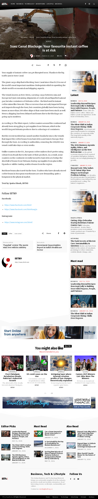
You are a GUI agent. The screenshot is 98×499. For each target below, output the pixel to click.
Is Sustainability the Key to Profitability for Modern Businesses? (54, 443)
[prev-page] (45, 393)
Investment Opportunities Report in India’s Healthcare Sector (49, 247)
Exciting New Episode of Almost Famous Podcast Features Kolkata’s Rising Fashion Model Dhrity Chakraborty (54, 455)
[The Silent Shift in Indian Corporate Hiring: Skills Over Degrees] (83, 301)
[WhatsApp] (65, 65)
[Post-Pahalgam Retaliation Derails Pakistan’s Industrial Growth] (12, 363)
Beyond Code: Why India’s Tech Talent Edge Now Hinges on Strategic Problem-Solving (86, 434)
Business (74, 101)
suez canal (18, 233)
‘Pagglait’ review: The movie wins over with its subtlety (15, 246)
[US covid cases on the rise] (37, 363)
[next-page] (51, 393)
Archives (24, 37)
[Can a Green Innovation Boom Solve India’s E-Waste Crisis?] (38, 434)
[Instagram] (89, 4)
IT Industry (74, 165)
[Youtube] (78, 479)
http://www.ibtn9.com (22, 262)
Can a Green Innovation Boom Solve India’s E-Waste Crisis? (53, 433)
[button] (93, 3)
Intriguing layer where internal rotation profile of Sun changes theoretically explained (61, 377)
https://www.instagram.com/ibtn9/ (18, 222)
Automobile (75, 238)
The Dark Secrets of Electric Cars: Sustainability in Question (83, 243)
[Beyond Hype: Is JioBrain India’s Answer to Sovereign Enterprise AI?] (71, 445)
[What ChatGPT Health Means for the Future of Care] (71, 455)
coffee (10, 233)
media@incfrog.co (46, 489)
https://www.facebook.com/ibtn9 (18, 205)
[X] (54, 65)
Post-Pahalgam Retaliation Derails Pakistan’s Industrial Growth (12, 377)
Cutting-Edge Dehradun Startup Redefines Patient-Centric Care (82, 222)
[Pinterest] (59, 65)
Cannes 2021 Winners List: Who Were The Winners (85, 376)
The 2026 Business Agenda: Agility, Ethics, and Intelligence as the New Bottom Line (83, 148)
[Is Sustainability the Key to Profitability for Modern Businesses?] (38, 444)
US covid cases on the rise (37, 375)
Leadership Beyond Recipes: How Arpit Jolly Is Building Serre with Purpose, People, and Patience (83, 107)
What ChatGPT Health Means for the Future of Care (86, 455)
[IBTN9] (32, 56)
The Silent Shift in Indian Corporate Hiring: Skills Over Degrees (81, 126)
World (32, 37)
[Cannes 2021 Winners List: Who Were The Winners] (85, 363)
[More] (64, 233)
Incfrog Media (8, 497)
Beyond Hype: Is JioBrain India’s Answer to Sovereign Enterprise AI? (86, 445)
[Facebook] (85, 4)
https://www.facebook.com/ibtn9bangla (20, 209)
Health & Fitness (76, 218)
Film (85, 371)
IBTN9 (38, 56)
